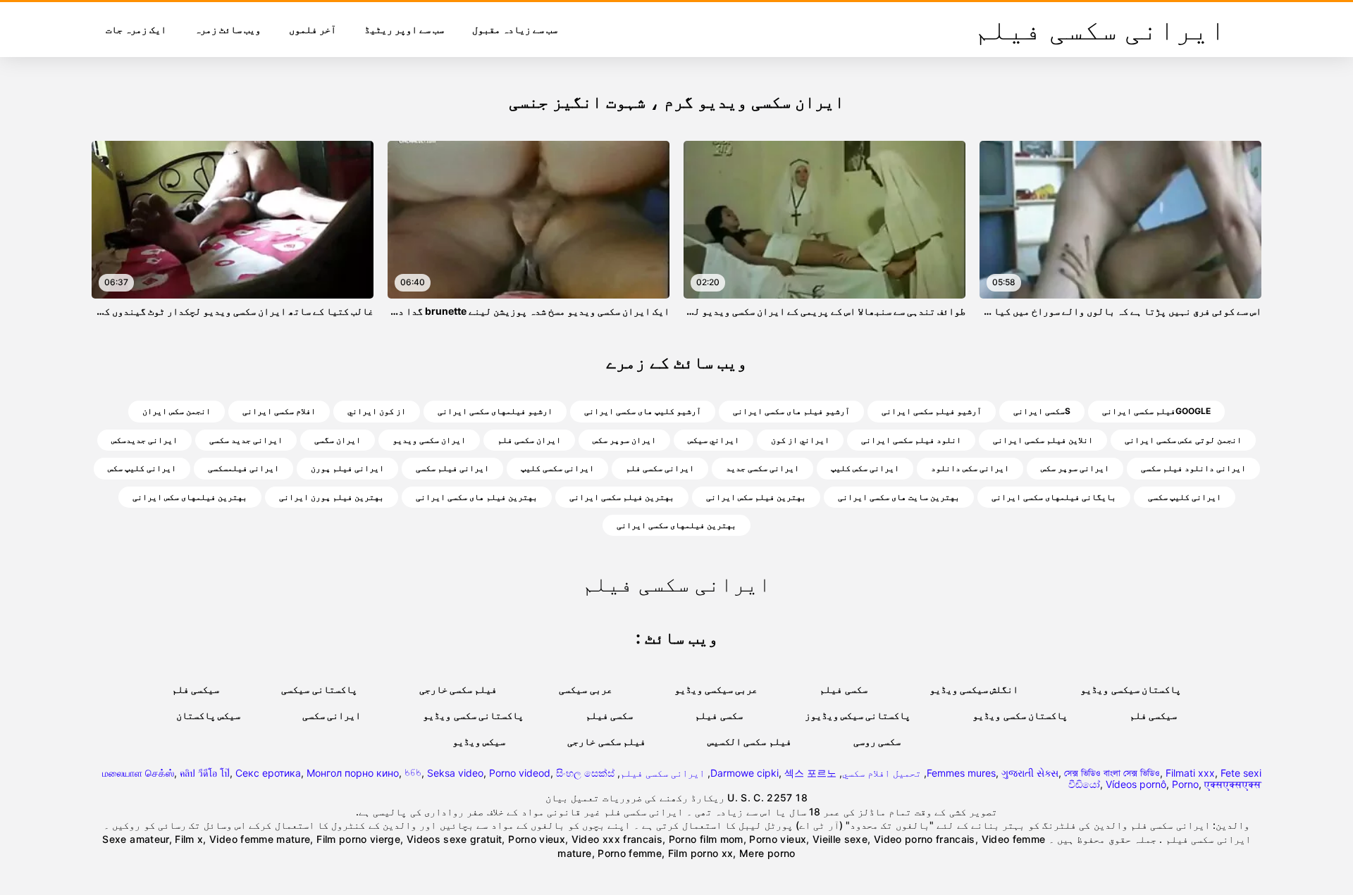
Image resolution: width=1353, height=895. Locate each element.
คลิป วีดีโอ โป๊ (205, 773)
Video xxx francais (617, 839)
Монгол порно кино (353, 773)
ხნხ (412, 773)
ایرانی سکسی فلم (660, 468)
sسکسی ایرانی (1041, 411)
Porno (1185, 784)
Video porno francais (924, 839)
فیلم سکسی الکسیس (749, 741)
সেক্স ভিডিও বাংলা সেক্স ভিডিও (1112, 773)
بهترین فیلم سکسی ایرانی (621, 497)
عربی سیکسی (585, 689)
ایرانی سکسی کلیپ (557, 468)
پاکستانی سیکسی (319, 689)
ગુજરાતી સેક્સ (1029, 773)
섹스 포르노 (810, 773)
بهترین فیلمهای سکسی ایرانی (676, 525)
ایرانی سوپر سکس (1075, 468)
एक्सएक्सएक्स (1232, 784)
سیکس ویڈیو (478, 741)
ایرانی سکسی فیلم (662, 773)
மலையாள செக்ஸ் (138, 773)
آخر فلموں (312, 29)
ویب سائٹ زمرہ (227, 29)
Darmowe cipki (744, 773)
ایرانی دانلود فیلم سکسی (1193, 468)
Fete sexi (1241, 773)
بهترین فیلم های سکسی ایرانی (477, 497)
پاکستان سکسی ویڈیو (1020, 715)
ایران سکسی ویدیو (429, 439)
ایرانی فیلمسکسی (243, 468)
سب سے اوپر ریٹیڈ (404, 29)
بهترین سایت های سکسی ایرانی (899, 497)
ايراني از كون (800, 439)
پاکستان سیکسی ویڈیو (1130, 689)
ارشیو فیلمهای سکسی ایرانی (495, 411)
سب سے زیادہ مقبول (514, 29)
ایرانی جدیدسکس (144, 439)
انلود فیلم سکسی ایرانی (911, 439)
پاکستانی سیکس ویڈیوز (858, 715)
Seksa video (455, 773)
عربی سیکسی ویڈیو (716, 689)
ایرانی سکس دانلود (970, 468)
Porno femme (630, 853)
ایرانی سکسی (331, 715)
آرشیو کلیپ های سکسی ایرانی (642, 411)
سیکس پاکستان (208, 715)
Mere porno (767, 853)
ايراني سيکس (713, 439)
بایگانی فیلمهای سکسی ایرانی (1053, 497)
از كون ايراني (376, 411)
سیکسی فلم (195, 689)
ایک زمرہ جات (136, 29)
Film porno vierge (358, 839)
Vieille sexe (840, 839)
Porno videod (519, 773)
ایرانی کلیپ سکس (142, 468)
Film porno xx (701, 853)
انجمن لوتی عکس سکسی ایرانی (1183, 439)
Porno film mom (706, 839)
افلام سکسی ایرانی (279, 411)
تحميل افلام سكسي (881, 773)
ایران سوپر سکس (624, 439)
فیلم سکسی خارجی (458, 689)
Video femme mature (259, 839)
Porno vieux (536, 839)
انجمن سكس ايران (176, 411)
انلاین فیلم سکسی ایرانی (1043, 439)
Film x (189, 839)
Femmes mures (961, 773)
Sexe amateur (135, 839)
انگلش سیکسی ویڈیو (974, 689)
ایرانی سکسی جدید (762, 468)
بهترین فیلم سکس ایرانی (756, 497)
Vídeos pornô (1136, 784)
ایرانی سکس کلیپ (865, 468)
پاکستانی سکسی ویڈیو (473, 715)
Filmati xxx (1190, 773)
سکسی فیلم (843, 689)
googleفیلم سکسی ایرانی (1156, 411)
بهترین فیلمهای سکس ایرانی (189, 497)
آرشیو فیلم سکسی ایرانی (932, 411)
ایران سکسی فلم (529, 439)
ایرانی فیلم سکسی (452, 468)
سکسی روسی (877, 741)
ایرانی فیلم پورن (347, 468)
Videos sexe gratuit (454, 839)
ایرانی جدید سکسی (246, 439)
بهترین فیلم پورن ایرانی (331, 497)
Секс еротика (268, 773)
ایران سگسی (337, 439)
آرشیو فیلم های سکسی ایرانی (791, 411)
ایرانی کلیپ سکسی (1184, 497)
